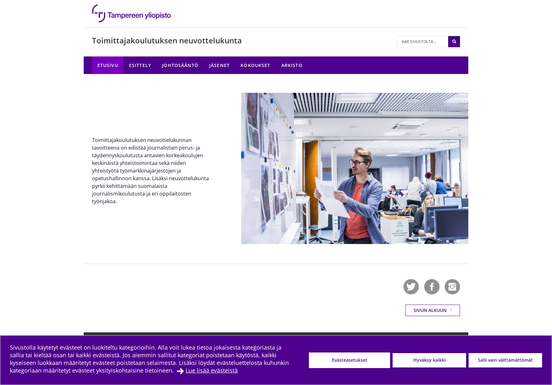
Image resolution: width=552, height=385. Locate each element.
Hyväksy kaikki (429, 360)
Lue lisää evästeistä (212, 370)
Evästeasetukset (349, 360)
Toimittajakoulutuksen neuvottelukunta (167, 40)
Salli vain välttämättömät (505, 360)
